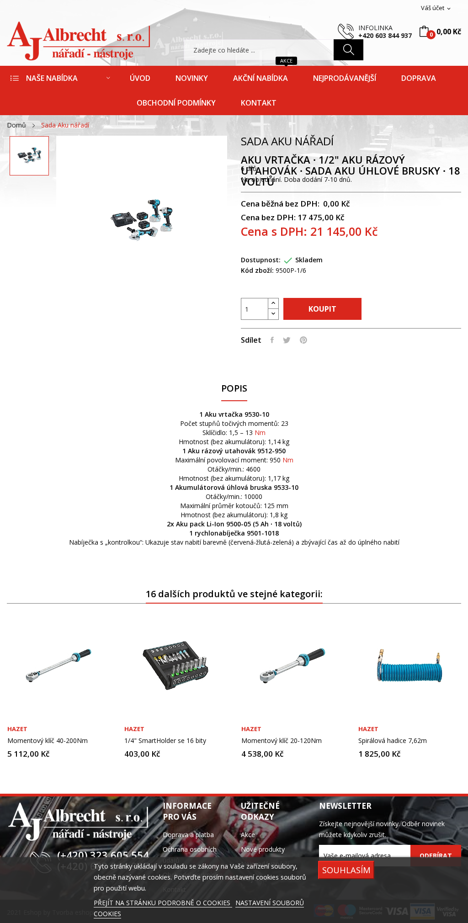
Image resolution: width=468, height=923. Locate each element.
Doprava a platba (188, 834)
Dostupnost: (261, 259)
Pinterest (303, 340)
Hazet (17, 729)
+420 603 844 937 (385, 35)
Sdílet (272, 340)
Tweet (286, 340)
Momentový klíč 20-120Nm (281, 741)
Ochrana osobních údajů (190, 855)
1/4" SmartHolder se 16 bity (165, 741)
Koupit (322, 309)
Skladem (309, 259)
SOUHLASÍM (346, 869)
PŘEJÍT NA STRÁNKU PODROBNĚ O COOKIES (163, 902)
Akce (248, 834)
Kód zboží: (257, 270)
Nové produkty (263, 849)
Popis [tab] (234, 388)
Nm (260, 432)
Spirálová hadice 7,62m (392, 741)
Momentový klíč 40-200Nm (47, 741)
